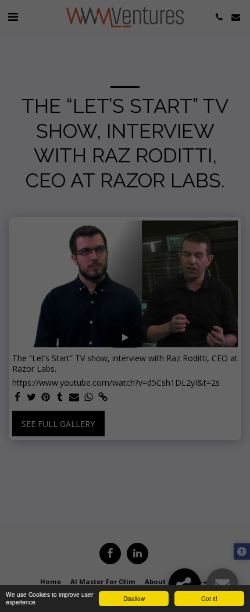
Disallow (134, 598)
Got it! (209, 598)
